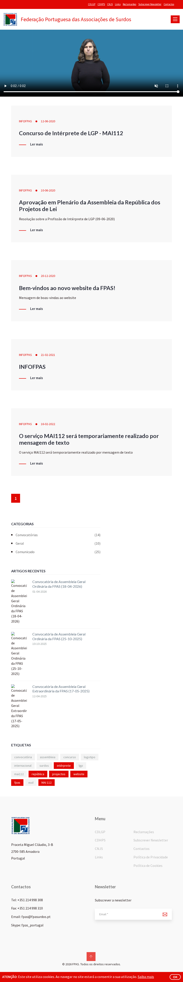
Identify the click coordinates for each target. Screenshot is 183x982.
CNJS (110, 4)
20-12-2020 (48, 276)
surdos (44, 766)
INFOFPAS (25, 121)
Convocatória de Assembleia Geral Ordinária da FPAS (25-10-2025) (58, 636)
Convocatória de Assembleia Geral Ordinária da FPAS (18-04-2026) (58, 583)
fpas (17, 783)
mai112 (19, 774)
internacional (22, 766)
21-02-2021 (48, 355)
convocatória (23, 757)
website (78, 774)
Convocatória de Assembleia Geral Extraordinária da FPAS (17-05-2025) (60, 688)
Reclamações (129, 4)
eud (30, 783)
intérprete (64, 766)
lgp (81, 766)
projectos (58, 774)
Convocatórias (58, 535)
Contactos (169, 4)
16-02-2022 (48, 424)
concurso (69, 757)
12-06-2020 (48, 121)
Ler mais (36, 144)
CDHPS (101, 4)
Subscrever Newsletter (149, 4)
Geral (58, 543)
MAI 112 (47, 783)
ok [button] (175, 977)
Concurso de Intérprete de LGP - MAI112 (71, 133)
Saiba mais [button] (146, 976)
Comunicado (58, 552)
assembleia (47, 757)
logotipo (89, 757)
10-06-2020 (48, 190)
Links (118, 4)
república (38, 774)
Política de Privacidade (150, 857)
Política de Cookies (147, 865)
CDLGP (91, 4)
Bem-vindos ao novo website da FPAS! (67, 287)
